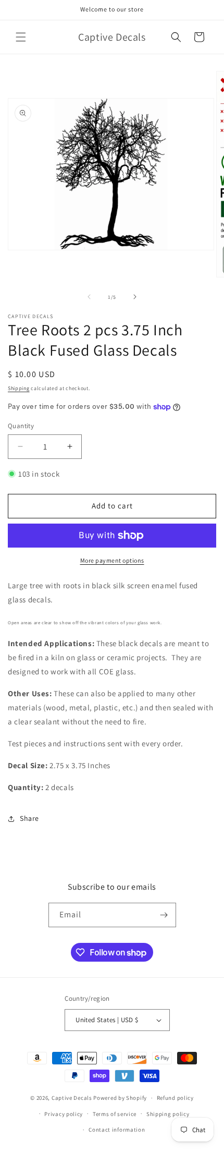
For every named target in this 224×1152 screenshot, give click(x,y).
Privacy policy (63, 1114)
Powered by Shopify (120, 1097)
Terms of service (114, 1114)
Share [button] (29, 818)
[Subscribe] (164, 915)
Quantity (21, 425)
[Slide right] (134, 296)
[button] (20, 37)
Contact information (117, 1129)
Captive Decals (72, 1097)
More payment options (112, 560)
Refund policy (175, 1097)
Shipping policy (168, 1114)
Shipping (19, 388)
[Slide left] (89, 296)
